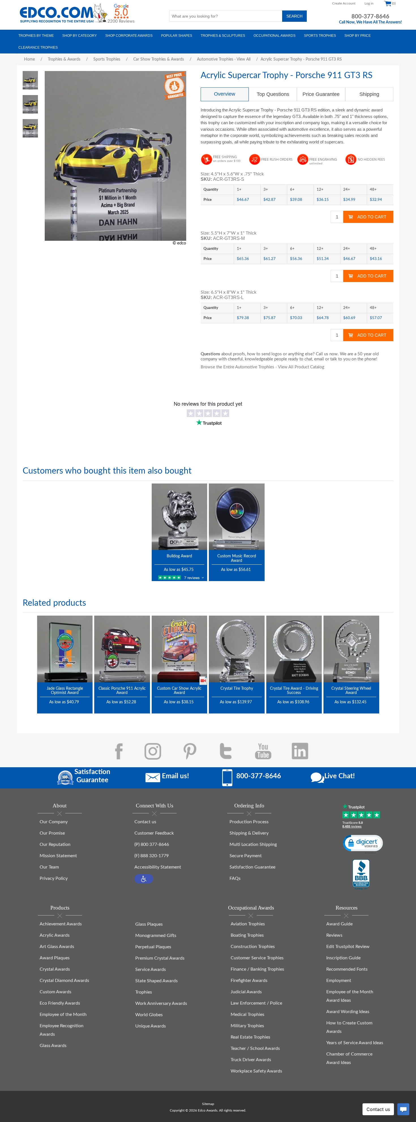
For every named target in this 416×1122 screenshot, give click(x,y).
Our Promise (52, 833)
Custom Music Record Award (236, 558)
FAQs (235, 878)
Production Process (249, 822)
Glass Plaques (149, 924)
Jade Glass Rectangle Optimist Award (65, 691)
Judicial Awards (246, 992)
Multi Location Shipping (253, 844)
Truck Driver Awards (251, 1059)
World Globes (149, 1015)
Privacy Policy (54, 878)
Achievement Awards (61, 924)
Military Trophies (247, 1026)
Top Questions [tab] (273, 94)
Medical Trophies (247, 1014)
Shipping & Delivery (249, 833)
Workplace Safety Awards (256, 1071)
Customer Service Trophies (257, 958)
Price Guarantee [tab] (321, 94)
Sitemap (208, 1104)
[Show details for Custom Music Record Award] (237, 516)
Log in (369, 3)
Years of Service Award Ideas (354, 1043)
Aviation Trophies (248, 924)
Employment (338, 980)
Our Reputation (55, 844)
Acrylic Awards (55, 935)
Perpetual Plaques (153, 947)
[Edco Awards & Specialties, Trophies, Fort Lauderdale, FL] (361, 875)
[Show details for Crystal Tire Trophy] (237, 649)
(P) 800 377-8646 (151, 844)
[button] (143, 879)
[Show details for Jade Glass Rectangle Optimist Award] (65, 649)
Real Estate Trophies (250, 1037)
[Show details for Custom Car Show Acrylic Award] (179, 649)
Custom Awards (55, 992)
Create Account (343, 3)
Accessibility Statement (157, 867)
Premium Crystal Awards (160, 958)
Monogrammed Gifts (155, 935)
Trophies (143, 992)
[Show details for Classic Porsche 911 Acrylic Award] (122, 649)
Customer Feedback (154, 833)
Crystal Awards (55, 969)
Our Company (54, 822)
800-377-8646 (370, 17)
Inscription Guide (343, 958)
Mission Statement (58, 856)
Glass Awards (53, 1045)
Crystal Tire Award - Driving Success (294, 691)
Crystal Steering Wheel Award (351, 691)
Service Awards (150, 969)
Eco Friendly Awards (60, 1003)
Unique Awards (150, 1026)
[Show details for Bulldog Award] (179, 516)
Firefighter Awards (249, 980)
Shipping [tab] (369, 94)
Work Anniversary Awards (161, 1003)
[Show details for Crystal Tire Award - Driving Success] (294, 649)
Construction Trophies (253, 946)
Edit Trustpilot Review (348, 946)
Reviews (334, 935)
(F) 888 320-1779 (151, 856)
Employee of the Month (63, 1014)
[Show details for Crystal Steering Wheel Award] (351, 649)
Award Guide (339, 924)
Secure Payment (246, 856)
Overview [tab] (224, 94)
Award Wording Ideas (347, 1011)
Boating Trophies (247, 935)
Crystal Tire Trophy (236, 689)
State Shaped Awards (156, 981)
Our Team (49, 867)
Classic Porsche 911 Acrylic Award (122, 691)
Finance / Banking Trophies (257, 969)
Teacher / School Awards (255, 1048)
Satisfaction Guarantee (252, 867)
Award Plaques (55, 958)
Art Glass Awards (57, 946)
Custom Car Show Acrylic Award (179, 691)
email (319, 359)
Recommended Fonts (347, 969)
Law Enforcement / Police (256, 1003)
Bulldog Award (179, 556)
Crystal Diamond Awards (64, 980)
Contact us (145, 822)
